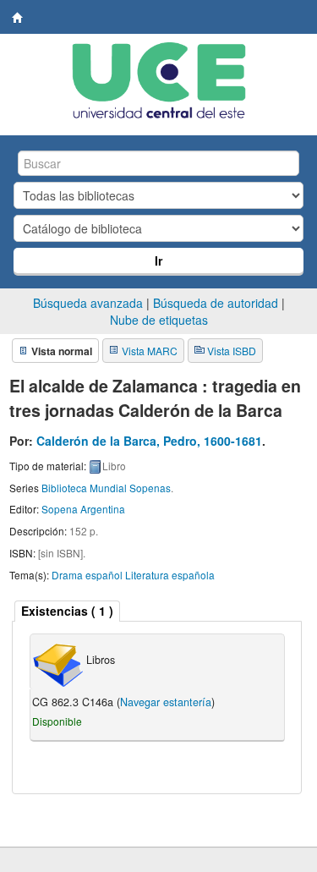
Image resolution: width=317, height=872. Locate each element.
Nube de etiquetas (159, 319)
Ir (158, 260)
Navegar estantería (165, 702)
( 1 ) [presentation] (67, 610)
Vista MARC (150, 350)
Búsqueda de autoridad (215, 302)
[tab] (67, 611)
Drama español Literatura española (133, 575)
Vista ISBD (231, 350)
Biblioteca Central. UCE (18, 18)
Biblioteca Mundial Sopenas (106, 487)
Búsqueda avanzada (88, 302)
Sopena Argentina (83, 509)
